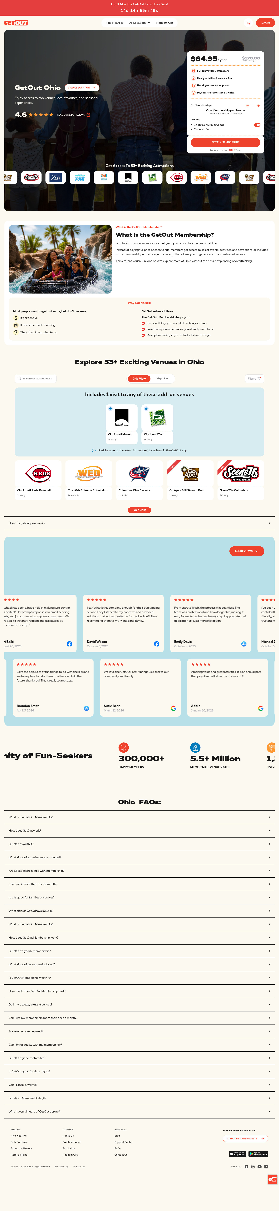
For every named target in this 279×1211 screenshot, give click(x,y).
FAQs (117, 1148)
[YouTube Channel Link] (259, 1167)
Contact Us (120, 1154)
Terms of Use (79, 1166)
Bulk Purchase (19, 1142)
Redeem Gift (164, 23)
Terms (232, 150)
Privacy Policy (61, 1166)
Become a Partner (21, 1148)
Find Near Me (114, 23)
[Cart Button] (248, 22)
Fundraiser (69, 1148)
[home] (16, 22)
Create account (72, 1142)
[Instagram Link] (253, 1167)
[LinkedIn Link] (266, 1167)
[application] (272, 1179)
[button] (139, 23)
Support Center (123, 1142)
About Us (68, 1135)
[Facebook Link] (246, 1167)
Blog (117, 1135)
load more (139, 510)
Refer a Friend (19, 1154)
